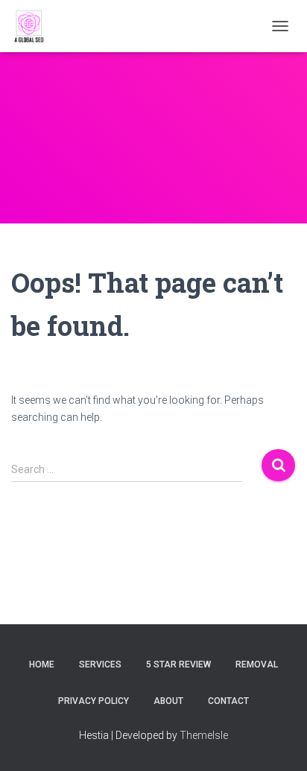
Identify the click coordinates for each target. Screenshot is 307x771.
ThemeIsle (204, 735)
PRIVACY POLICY (93, 701)
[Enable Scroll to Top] (278, 741)
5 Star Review (178, 664)
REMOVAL (256, 664)
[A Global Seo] (35, 26)
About (168, 701)
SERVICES (100, 664)
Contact (228, 701)
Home (41, 664)
